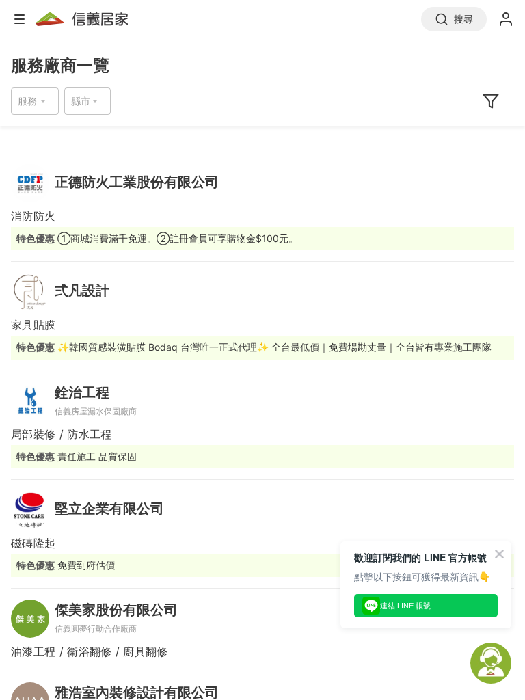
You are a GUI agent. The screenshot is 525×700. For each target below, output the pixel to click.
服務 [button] (27, 101)
